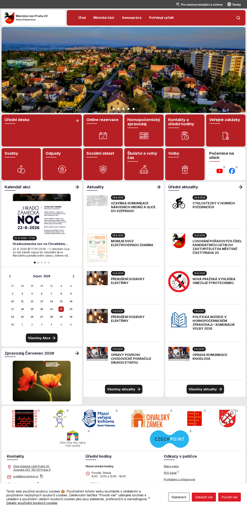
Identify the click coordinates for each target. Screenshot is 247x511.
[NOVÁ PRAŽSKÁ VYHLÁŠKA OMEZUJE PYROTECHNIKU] (178, 281)
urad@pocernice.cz (25, 476)
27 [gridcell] (12, 286)
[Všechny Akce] (77, 187)
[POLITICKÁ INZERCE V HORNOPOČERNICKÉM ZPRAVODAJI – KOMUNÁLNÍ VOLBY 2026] (178, 319)
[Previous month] (10, 276)
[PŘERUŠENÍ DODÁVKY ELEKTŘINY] (97, 278)
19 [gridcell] (32, 309)
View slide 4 (128, 109)
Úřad (82, 18)
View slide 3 (123, 109)
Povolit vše (230, 497)
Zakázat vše (204, 497)
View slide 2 (118, 109)
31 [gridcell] (51, 286)
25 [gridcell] (22, 317)
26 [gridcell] (32, 317)
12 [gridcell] (32, 301)
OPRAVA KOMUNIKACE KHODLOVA (210, 357)
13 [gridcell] (41, 301)
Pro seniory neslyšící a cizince (202, 4)
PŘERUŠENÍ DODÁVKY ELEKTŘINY (128, 281)
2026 (46, 276)
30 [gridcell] (41, 286)
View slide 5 (133, 109)
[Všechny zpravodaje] (77, 353)
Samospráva (131, 18)
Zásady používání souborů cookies (32, 503)
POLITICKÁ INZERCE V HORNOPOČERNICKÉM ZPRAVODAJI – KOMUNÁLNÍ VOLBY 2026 (213, 322)
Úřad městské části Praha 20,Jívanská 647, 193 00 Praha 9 (32, 468)
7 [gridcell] (51, 293)
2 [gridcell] (71, 286)
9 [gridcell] (71, 293)
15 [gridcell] (61, 301)
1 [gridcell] (61, 286)
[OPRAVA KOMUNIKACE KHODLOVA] (178, 354)
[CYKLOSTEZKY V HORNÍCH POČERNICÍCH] (178, 202)
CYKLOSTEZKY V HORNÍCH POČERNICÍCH (214, 205)
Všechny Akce (39, 338)
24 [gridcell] (12, 317)
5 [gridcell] (32, 293)
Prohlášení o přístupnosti (179, 479)
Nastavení (179, 497)
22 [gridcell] (61, 309)
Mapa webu (171, 466)
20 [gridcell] (41, 309)
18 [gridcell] (22, 309)
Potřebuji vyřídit (161, 18)
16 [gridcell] (71, 301)
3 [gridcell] (12, 293)
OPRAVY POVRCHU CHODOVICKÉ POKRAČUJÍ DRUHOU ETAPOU (131, 358)
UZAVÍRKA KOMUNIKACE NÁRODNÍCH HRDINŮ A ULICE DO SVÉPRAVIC (133, 207)
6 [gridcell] (41, 293)
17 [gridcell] (12, 309)
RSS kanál (170, 472)
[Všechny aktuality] (159, 187)
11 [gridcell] (22, 301)
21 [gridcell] (51, 309)
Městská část (103, 18)
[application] (42, 300)
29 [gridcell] (32, 286)
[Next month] (73, 276)
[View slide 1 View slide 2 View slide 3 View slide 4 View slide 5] (123, 70)
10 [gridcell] (12, 301)
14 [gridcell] (51, 301)
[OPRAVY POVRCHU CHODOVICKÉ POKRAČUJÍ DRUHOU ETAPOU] (97, 354)
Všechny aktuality (121, 389)
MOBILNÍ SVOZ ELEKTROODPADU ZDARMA (132, 243)
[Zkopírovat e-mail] (41, 477)
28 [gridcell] (22, 286)
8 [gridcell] (61, 293)
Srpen (37, 276)
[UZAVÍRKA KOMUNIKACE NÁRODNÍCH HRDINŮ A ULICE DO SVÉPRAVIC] (97, 200)
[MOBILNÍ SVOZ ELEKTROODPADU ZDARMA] (97, 247)
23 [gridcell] (71, 309)
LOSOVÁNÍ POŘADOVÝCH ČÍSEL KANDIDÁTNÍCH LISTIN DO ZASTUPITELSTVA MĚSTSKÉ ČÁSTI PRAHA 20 (217, 247)
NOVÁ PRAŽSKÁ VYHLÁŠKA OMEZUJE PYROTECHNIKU (214, 281)
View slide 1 (113, 109)
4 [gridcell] (22, 293)
